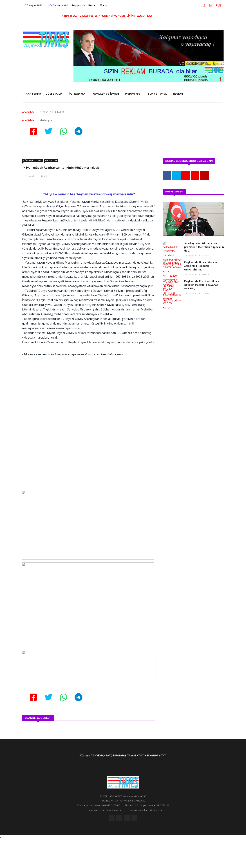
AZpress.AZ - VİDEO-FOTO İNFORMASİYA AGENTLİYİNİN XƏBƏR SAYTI (108, 15)
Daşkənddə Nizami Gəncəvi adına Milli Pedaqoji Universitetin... (201, 266)
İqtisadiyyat (78, 93)
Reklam (92, 5)
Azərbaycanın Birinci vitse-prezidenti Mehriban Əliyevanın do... (204, 247)
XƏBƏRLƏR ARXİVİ (58, 5)
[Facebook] (112, 818)
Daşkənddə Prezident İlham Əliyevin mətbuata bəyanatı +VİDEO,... (201, 285)
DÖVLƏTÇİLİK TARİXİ (32, 160)
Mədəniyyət (133, 93)
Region (178, 93)
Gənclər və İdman (106, 93)
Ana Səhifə (33, 93)
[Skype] (127, 818)
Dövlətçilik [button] (54, 93)
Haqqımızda (78, 5)
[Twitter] (119, 818)
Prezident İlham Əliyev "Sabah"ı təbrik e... (187, 223)
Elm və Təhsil (157, 93)
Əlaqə (103, 5)
